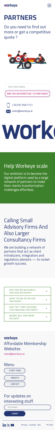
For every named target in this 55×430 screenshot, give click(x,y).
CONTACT (15, 384)
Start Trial (15, 370)
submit (15, 414)
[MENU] (49, 5)
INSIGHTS (15, 378)
